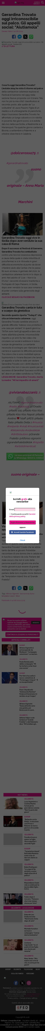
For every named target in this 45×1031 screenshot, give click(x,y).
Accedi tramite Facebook (24, 532)
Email (11, 509)
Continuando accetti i (22, 515)
